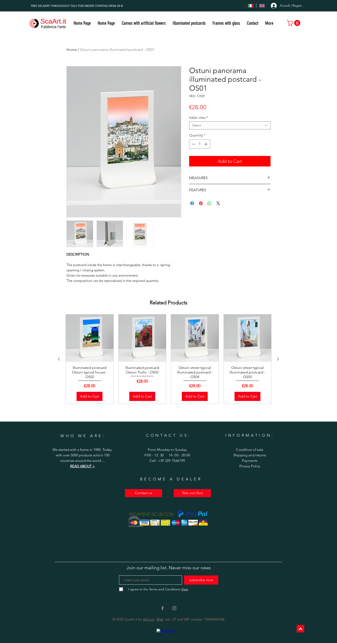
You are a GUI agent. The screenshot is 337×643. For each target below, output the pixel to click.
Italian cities (198, 118)
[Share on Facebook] (192, 203)
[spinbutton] (199, 144)
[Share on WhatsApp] (209, 203)
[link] (294, 23)
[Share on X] (218, 203)
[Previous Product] (59, 359)
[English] (262, 5)
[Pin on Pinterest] (201, 203)
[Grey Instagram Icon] (174, 608)
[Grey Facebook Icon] (162, 608)
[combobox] (230, 125)
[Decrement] (193, 144)
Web (159, 619)
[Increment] (206, 144)
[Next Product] (278, 359)
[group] (168, 359)
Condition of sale (249, 449)
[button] (189, 23)
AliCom (149, 619)
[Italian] (250, 5)
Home (71, 49)
